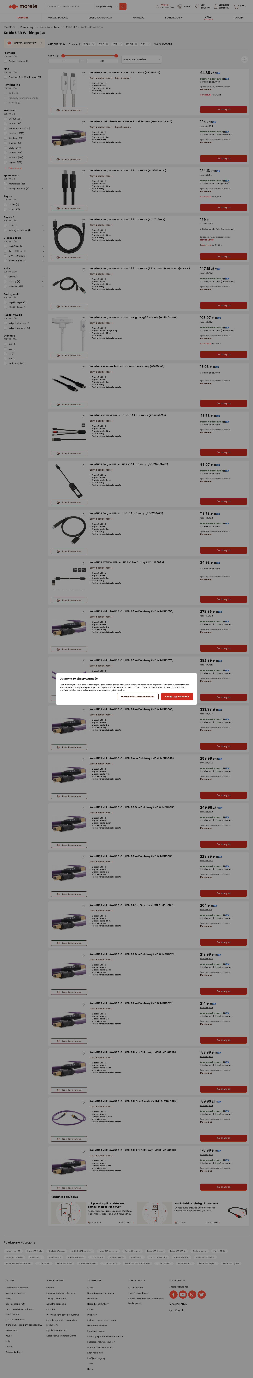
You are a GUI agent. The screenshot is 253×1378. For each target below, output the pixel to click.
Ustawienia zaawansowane (137, 696)
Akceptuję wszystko (177, 696)
